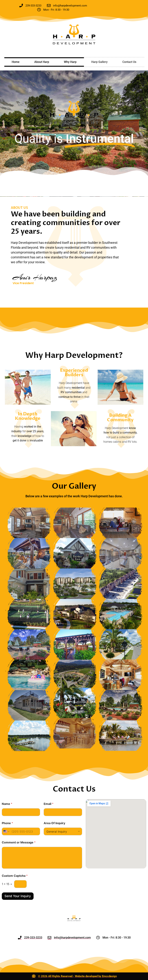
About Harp (41, 62)
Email (48, 804)
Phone (7, 823)
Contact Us (129, 62)
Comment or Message (19, 842)
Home (15, 62)
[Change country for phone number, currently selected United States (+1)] (6, 831)
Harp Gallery (99, 62)
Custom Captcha (15, 875)
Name (7, 804)
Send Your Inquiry (18, 896)
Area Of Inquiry (54, 823)
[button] (28, 522)
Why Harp (70, 62)
